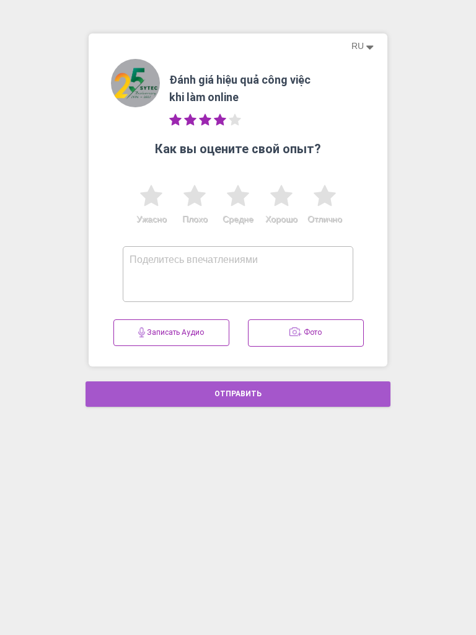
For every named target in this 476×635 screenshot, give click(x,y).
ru (358, 46)
